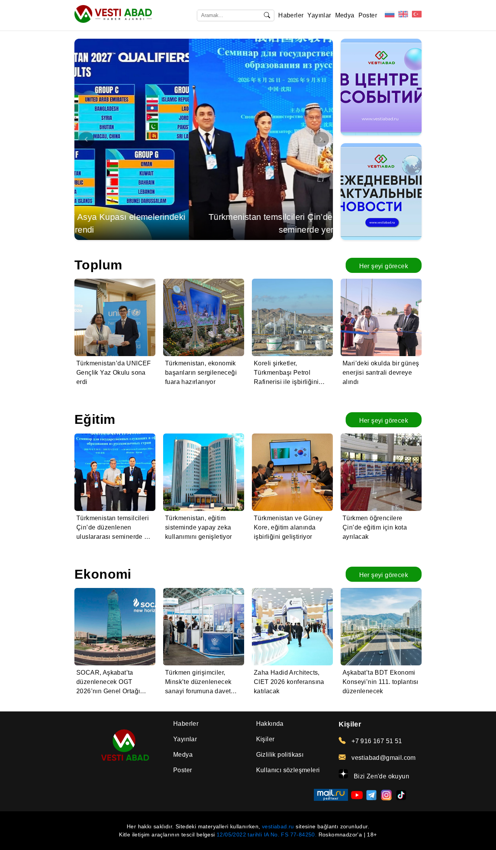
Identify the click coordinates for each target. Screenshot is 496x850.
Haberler (290, 15)
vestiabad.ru (278, 826)
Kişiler (265, 739)
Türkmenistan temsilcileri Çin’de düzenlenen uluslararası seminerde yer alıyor (203, 223)
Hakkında (270, 723)
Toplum (98, 265)
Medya (345, 15)
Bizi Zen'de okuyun (380, 776)
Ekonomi (102, 574)
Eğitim (94, 419)
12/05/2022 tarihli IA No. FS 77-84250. (267, 834)
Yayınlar (319, 15)
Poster (367, 15)
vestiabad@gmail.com (382, 757)
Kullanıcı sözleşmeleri (288, 770)
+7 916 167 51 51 (376, 741)
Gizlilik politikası (280, 754)
